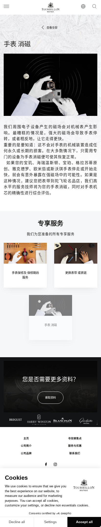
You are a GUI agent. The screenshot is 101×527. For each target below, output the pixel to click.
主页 (26, 438)
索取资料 (50, 397)
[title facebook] (45, 465)
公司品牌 (26, 453)
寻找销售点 (75, 438)
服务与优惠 (75, 446)
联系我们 (74, 453)
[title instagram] (55, 465)
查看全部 (52, 27)
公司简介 (26, 446)
